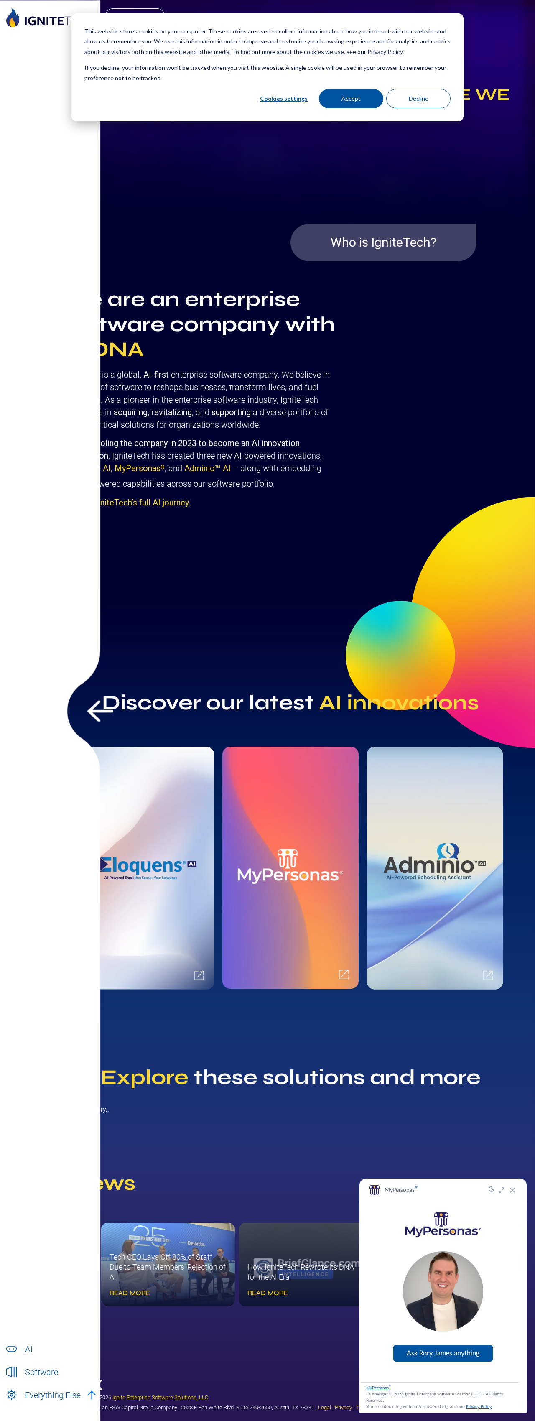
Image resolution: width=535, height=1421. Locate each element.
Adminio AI (207, 468)
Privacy (343, 1407)
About (33, 1404)
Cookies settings (284, 98)
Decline (418, 98)
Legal (324, 1407)
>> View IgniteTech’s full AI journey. (126, 502)
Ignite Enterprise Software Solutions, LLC (160, 1397)
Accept (351, 98)
